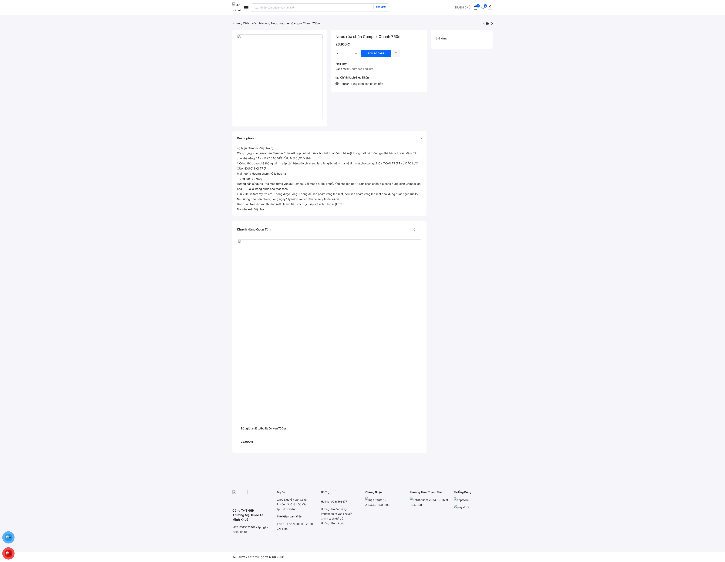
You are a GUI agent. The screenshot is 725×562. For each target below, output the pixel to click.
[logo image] (236, 7)
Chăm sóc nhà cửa (256, 23)
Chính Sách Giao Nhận (354, 77)
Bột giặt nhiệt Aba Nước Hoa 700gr (263, 428)
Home (236, 23)
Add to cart (376, 53)
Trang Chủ (462, 7)
